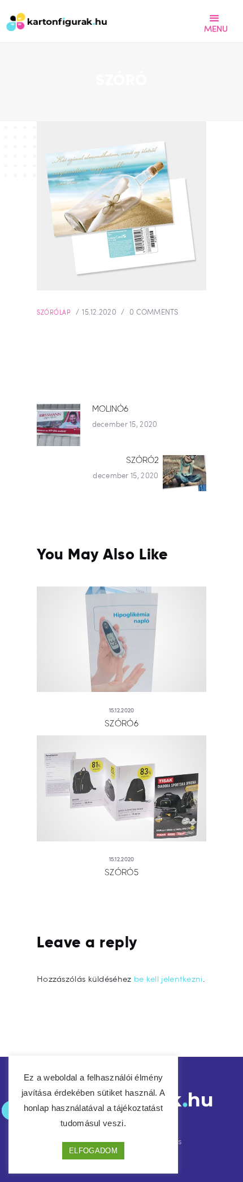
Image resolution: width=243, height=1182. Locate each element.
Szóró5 (121, 872)
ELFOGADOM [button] (93, 1150)
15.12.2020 (99, 312)
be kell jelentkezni (168, 978)
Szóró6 (121, 723)
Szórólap (54, 312)
